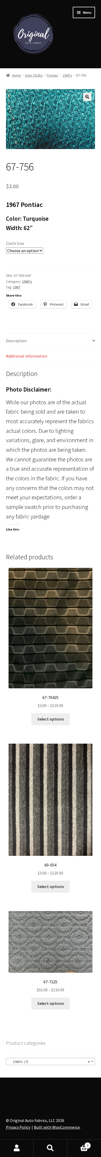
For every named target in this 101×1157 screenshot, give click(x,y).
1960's (67, 75)
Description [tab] (16, 340)
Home (16, 75)
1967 (16, 287)
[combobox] (50, 1061)
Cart (77, 1143)
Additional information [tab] (26, 356)
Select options (50, 719)
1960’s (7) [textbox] (49, 1061)
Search (50, 1148)
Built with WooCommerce (57, 1127)
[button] (87, 97)
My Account (17, 1148)
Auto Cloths (34, 75)
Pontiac (52, 75)
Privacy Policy (18, 1127)
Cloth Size (15, 243)
